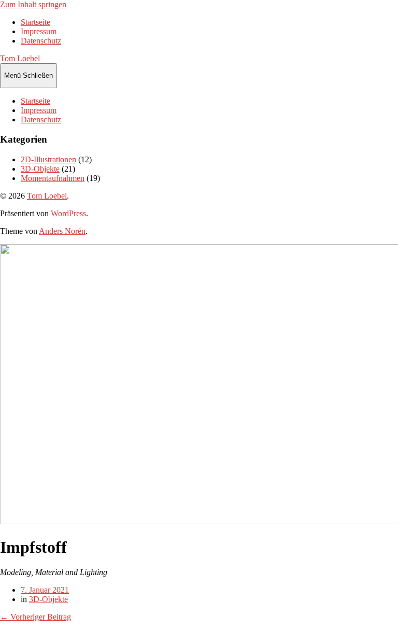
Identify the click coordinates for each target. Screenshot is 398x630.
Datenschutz (41, 40)
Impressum (38, 31)
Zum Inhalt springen (33, 4)
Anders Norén (62, 231)
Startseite (35, 22)
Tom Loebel (20, 58)
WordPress (68, 213)
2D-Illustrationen (48, 159)
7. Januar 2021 (45, 589)
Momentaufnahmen (52, 178)
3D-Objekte (40, 168)
